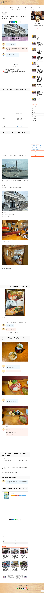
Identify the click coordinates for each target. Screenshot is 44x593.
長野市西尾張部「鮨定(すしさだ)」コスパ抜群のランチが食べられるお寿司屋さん (24, 569)
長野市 (33, 151)
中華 (39, 7)
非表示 (16, 64)
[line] (16, 22)
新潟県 (41, 145)
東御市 (33, 147)
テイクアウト (5, 5)
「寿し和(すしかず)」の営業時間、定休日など (11, 66)
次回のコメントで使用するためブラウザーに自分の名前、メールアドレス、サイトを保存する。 (15, 541)
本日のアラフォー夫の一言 (8, 72)
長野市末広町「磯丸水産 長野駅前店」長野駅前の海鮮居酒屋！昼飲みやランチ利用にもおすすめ (6, 569)
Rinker (13, 493)
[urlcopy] (20, 22)
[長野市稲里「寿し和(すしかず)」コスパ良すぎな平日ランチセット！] (14, 22)
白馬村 (41, 147)
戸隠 (37, 145)
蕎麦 (18, 5)
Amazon (12, 495)
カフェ (12, 9)
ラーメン (5, 7)
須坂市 (37, 151)
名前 (3, 536)
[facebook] (12, 22)
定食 (32, 5)
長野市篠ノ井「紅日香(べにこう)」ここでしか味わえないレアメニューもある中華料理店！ (40, 58)
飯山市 (42, 151)
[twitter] (10, 22)
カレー (32, 7)
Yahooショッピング (22, 495)
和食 (11, 5)
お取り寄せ (32, 9)
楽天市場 (17, 495)
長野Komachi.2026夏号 (14, 492)
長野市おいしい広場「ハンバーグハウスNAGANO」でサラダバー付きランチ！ (40, 44)
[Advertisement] (15, 81)
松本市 (37, 147)
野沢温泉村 (38, 149)
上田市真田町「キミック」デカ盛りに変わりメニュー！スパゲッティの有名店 (39, 100)
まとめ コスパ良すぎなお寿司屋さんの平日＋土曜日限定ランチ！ (14, 71)
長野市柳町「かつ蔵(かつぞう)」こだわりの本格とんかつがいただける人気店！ (40, 93)
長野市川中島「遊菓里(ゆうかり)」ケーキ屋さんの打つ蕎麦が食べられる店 (40, 37)
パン (25, 9)
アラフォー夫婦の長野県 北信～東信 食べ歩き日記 (22, 585)
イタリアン (11, 7)
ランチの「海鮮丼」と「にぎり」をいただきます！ (12, 70)
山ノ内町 (33, 145)
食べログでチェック (19, 126)
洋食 (25, 7)
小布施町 (33, 143)
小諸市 (37, 143)
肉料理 (18, 7)
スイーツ (18, 9)
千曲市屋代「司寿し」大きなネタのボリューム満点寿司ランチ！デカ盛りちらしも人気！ (15, 569)
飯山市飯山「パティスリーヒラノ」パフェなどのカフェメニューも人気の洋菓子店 (39, 64)
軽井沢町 (33, 149)
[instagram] (37, 28)
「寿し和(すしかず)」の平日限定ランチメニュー (11, 69)
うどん (25, 5)
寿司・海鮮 (39, 5)
